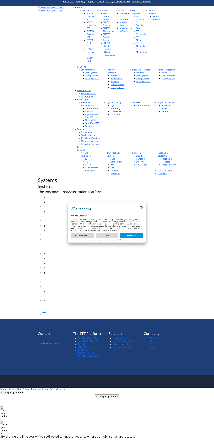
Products (81, 7)
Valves (114, 164)
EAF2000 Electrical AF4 (91, 34)
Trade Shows (87, 96)
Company (80, 1)
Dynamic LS (116, 114)
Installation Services (90, 138)
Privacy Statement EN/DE (118, 1)
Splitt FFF (89, 126)
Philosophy (153, 338)
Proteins (115, 75)
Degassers (115, 167)
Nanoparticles (91, 75)
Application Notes (166, 102)
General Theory (92, 108)
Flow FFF (89, 111)
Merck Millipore (165, 170)
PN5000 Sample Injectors (107, 37)
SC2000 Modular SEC (91, 16)
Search (100, 1)
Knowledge (82, 99)
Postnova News (88, 93)
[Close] (1, 408)
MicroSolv (162, 173)
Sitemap (152, 347)
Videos (165, 111)
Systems (86, 10)
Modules (103, 10)
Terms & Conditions (141, 1)
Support (81, 129)
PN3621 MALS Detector (88, 353)
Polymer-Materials (166, 69)
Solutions (81, 66)
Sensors (140, 161)
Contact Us (68, 1)
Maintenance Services (91, 141)
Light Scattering (114, 102)
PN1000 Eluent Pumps (106, 16)
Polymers (115, 81)
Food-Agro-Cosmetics (123, 341)
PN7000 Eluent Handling (107, 46)
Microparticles (92, 78)
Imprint (91, 1)
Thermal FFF (90, 120)
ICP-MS (88, 158)
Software (120, 10)
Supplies (81, 150)
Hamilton (136, 153)
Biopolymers (91, 72)
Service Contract (88, 135)
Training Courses (89, 132)
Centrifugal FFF (92, 123)
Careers (80, 147)
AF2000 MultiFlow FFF (91, 25)
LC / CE (88, 164)
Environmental (88, 69)
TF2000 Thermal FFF (90, 52)
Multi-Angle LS (117, 111)
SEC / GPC (136, 102)
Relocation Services (90, 144)
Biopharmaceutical (141, 69)
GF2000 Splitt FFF (90, 61)
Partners (152, 344)
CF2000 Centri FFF (90, 43)
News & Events (84, 90)
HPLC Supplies (142, 164)
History (152, 341)
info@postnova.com (48, 343)
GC (86, 161)
